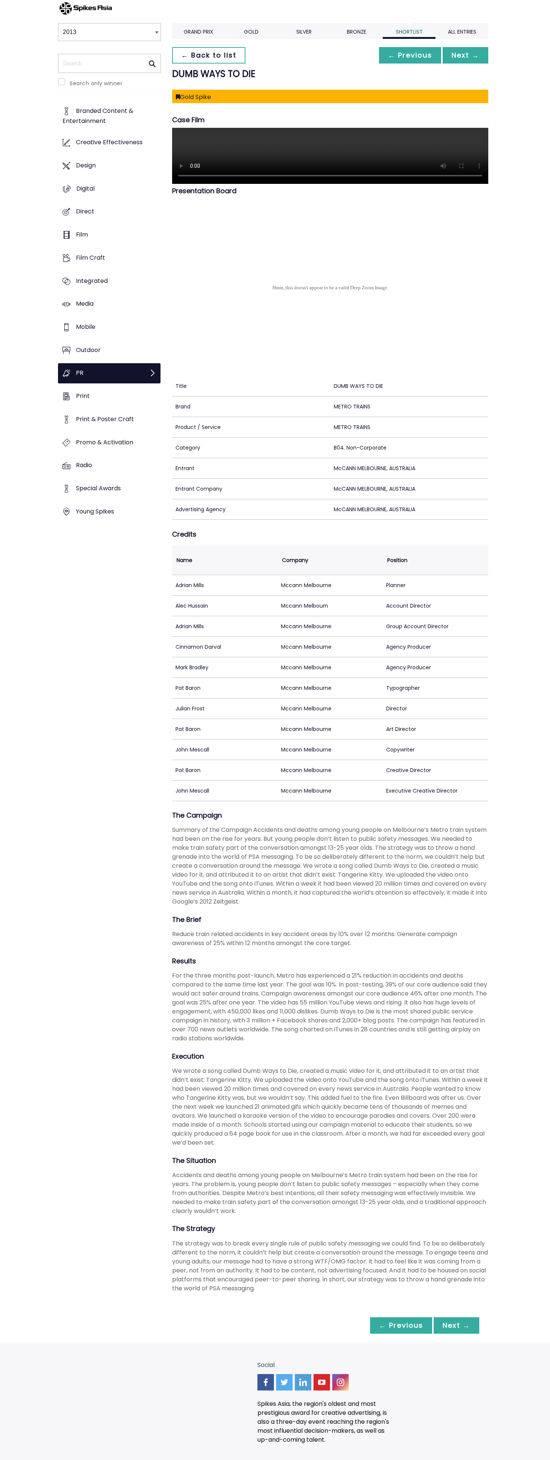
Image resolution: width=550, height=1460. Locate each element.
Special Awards (98, 488)
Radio (84, 465)
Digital (85, 188)
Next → (465, 55)
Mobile (85, 326)
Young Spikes (95, 511)
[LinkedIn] (303, 1382)
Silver (304, 32)
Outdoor (88, 350)
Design (86, 165)
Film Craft (90, 257)
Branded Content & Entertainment (97, 116)
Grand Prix (198, 32)
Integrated (92, 281)
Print (83, 396)
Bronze (356, 32)
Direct (85, 211)
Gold (251, 32)
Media (85, 304)
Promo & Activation (104, 442)
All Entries (462, 32)
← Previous (410, 55)
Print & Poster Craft (105, 419)
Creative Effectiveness (109, 142)
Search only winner (96, 83)
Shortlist (409, 32)
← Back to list (208, 55)
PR (79, 373)
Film (82, 234)
